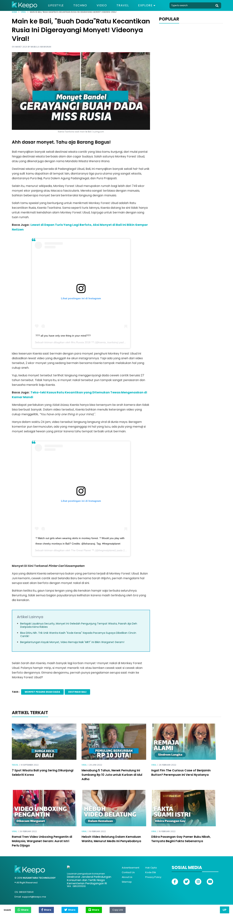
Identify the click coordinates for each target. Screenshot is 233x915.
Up (224, 910)
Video (102, 5)
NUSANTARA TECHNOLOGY (39, 878)
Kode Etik (150, 872)
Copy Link (117, 909)
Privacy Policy (153, 877)
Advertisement (130, 867)
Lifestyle (56, 5)
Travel (122, 5)
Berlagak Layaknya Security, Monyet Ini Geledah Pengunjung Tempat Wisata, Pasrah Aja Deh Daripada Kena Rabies (78, 625)
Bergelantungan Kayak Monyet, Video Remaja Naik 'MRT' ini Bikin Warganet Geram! (72, 642)
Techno (80, 5)
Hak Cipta (151, 867)
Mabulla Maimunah (41, 46)
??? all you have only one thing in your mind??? (63, 335)
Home (14, 12)
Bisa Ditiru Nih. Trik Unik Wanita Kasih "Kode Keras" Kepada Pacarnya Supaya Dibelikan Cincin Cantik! (78, 634)
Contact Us (128, 872)
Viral (23, 12)
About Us (127, 877)
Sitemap (127, 882)
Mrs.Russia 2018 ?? (82, 342)
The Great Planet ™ (82, 550)
